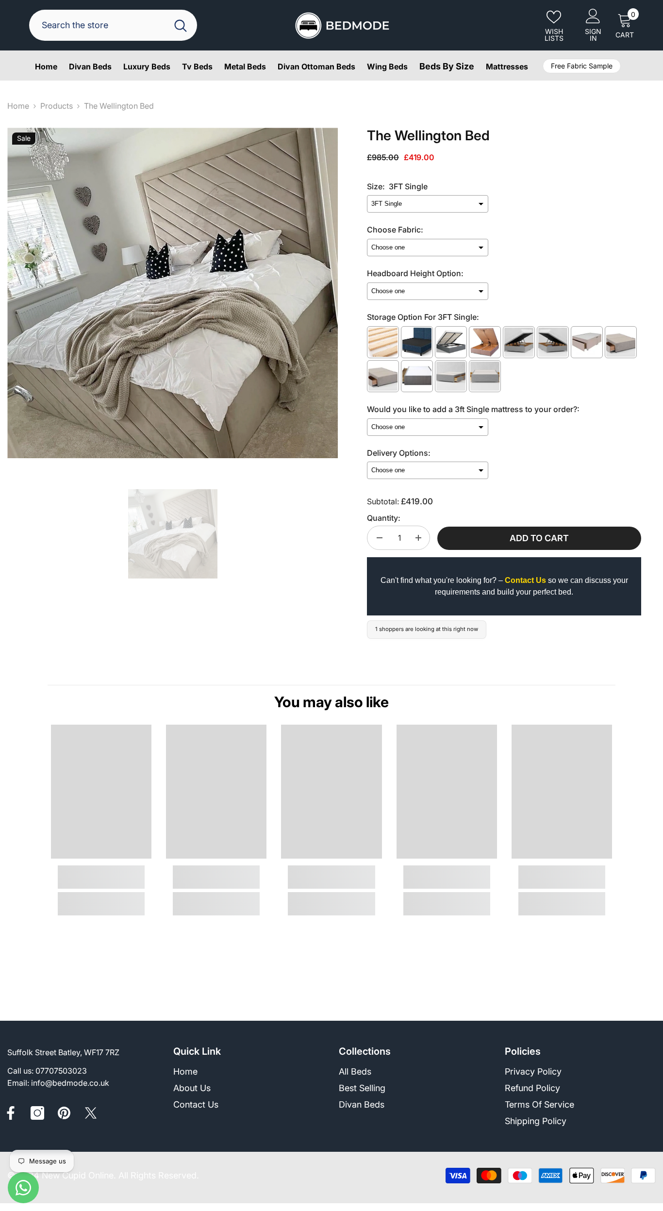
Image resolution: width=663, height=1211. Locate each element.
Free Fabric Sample (582, 66)
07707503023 (61, 1071)
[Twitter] (90, 1113)
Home (18, 106)
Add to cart (539, 538)
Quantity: (383, 518)
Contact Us (525, 580)
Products (56, 106)
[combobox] (100, 25)
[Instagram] (37, 1113)
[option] (172, 293)
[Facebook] (10, 1113)
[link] (101, 877)
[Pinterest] (64, 1113)
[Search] (113, 25)
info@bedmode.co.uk (70, 1083)
